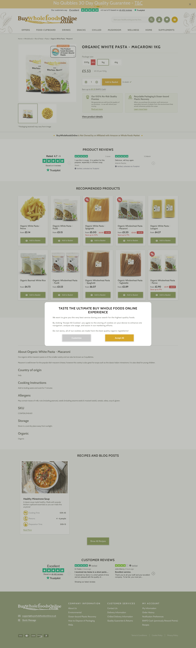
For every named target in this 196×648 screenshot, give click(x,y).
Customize (76, 338)
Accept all (119, 338)
